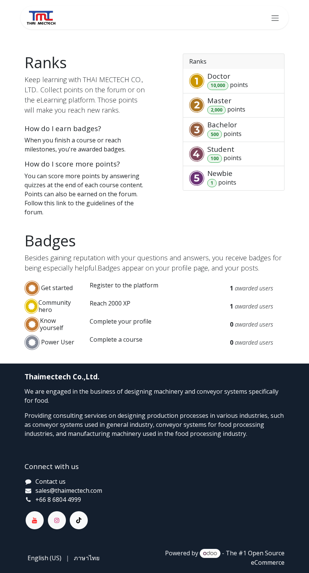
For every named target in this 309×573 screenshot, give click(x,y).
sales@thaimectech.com (68, 490)
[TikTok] (79, 520)
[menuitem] (44, 558)
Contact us (50, 481)
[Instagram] (57, 520)
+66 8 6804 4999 (58, 499)
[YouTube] (35, 520)
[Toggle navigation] (275, 18)
